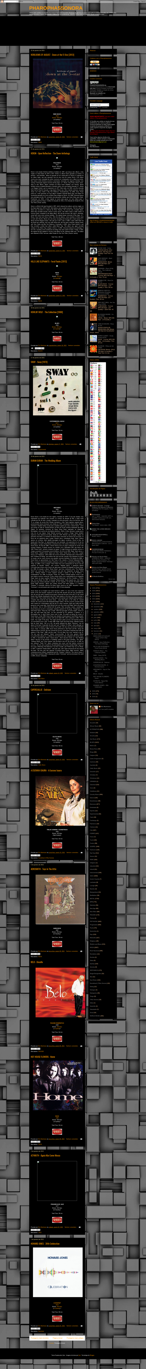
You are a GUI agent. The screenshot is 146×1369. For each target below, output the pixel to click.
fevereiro (97, 631)
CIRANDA (93, 781)
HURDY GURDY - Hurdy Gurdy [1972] (105, 336)
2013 (57, 116)
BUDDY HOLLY (96, 536)
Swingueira (93, 993)
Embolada (93, 807)
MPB (91, 902)
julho (95, 617)
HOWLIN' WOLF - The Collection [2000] (47, 312)
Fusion (92, 843)
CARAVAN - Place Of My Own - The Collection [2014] (105, 270)
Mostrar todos (112, 579)
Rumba (92, 957)
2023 (94, 596)
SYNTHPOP (57, 1303)
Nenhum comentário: (73, 137)
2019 (94, 694)
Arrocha (92, 736)
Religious (93, 941)
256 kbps (59, 276)
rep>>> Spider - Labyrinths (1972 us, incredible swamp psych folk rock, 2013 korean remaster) (102, 517)
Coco (91, 788)
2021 (94, 601)
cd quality (56, 278)
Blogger (92, 1355)
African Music (94, 726)
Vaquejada (93, 1009)
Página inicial (57, 1338)
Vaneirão (92, 1006)
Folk (91, 830)
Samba (92, 963)
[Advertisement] (73, 31)
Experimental (42, 449)
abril (95, 625)
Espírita (92, 810)
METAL (92, 898)
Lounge (92, 885)
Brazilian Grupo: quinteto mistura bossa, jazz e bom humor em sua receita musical (101, 570)
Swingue (92, 990)
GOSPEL (93, 846)
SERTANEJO (94, 970)
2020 (94, 691)
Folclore (92, 827)
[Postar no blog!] (34, 140)
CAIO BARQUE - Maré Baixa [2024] (105, 259)
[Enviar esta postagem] (81, 137)
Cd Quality (57, 1308)
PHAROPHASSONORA (56, 8)
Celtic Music (41, 765)
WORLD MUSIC (95, 1016)
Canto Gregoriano (95, 758)
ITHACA (94, 530)
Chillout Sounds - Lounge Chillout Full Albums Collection (102, 506)
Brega (92, 752)
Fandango (93, 820)
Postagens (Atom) (60, 1343)
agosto (96, 615)
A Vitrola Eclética (97, 576)
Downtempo (93, 801)
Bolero (92, 745)
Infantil (92, 869)
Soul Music (93, 980)
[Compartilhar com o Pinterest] (39, 140)
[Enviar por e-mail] (32, 140)
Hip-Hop (92, 853)
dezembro (97, 604)
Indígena (92, 863)
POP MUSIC (94, 921)
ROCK (40, 256)
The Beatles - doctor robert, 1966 (101, 525)
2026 (94, 588)
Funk (91, 840)
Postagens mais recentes (40, 1338)
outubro (96, 609)
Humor (92, 856)
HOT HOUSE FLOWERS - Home (43, 1056)
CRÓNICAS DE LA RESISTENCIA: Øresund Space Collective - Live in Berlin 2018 (102, 543)
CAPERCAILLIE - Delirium (41, 689)
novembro (97, 606)
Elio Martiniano (106, 706)
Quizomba (93, 931)
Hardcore (93, 850)
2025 (94, 590)
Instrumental (94, 872)
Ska (91, 977)
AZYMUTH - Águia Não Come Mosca (45, 1155)
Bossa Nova (93, 749)
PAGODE (41, 1051)
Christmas (93, 778)
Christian (92, 775)
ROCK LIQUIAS (97, 540)
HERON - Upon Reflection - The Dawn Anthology (50, 153)
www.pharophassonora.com (98, 87)
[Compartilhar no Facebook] (37, 140)
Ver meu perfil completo (106, 709)
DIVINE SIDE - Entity (104, 248)
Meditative (93, 895)
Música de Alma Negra (99, 567)
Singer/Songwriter (95, 973)
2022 (94, 599)
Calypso (92, 755)
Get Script (95, 214)
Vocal (91, 1012)
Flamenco (93, 823)
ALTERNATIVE (94, 729)
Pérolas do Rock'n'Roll (99, 556)
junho (96, 620)
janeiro (96, 634)
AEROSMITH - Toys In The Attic (43, 869)
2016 (94, 696)
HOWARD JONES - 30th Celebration (45, 1243)
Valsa (91, 1003)
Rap (91, 934)
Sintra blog (95, 523)
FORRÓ (92, 833)
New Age (92, 908)
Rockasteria (96, 514)
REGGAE (93, 937)
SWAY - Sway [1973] (39, 362)
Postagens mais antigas (75, 1338)
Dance (92, 797)
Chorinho (93, 771)
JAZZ (40, 1232)
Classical (92, 784)
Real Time (100, 214)
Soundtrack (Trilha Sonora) (46, 858)
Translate (105, 107)
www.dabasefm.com (96, 95)
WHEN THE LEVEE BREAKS (101, 529)
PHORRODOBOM (97, 549)
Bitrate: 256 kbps (57, 117)
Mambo (92, 889)
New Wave (41, 678)
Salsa (91, 960)
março (96, 628)
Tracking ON (106, 214)
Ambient (92, 732)
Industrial (93, 866)
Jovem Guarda (94, 879)
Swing (92, 986)
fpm (80, 1355)
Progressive (93, 924)
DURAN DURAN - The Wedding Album (46, 460)
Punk (91, 928)
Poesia (92, 918)
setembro (97, 612)
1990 (57, 1118)
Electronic (41, 1331)
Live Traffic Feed (101, 161)
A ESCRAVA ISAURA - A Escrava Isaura (46, 770)
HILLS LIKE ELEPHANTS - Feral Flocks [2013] (49, 261)
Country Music (94, 794)
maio (95, 623)
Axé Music (93, 739)
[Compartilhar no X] (35, 140)
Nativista (92, 905)
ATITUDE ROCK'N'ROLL (100, 534)
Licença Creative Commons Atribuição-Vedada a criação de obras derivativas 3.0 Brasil (102, 90)
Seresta (92, 967)
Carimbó (92, 765)
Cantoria (92, 762)
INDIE (40, 142)
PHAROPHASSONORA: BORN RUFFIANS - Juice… (100, 191)
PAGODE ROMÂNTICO (57, 1023)
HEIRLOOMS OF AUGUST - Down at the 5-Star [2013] (52, 54)
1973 (57, 423)
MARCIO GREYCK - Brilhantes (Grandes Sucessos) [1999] (104, 292)
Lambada (93, 882)
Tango (92, 996)
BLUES (40, 351)
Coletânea (93, 791)
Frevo (92, 837)
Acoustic (92, 723)
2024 (94, 593)
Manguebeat (94, 892)
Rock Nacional (94, 950)
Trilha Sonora (94, 999)
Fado (91, 817)
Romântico (93, 954)
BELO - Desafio (37, 962)
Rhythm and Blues (95, 944)
